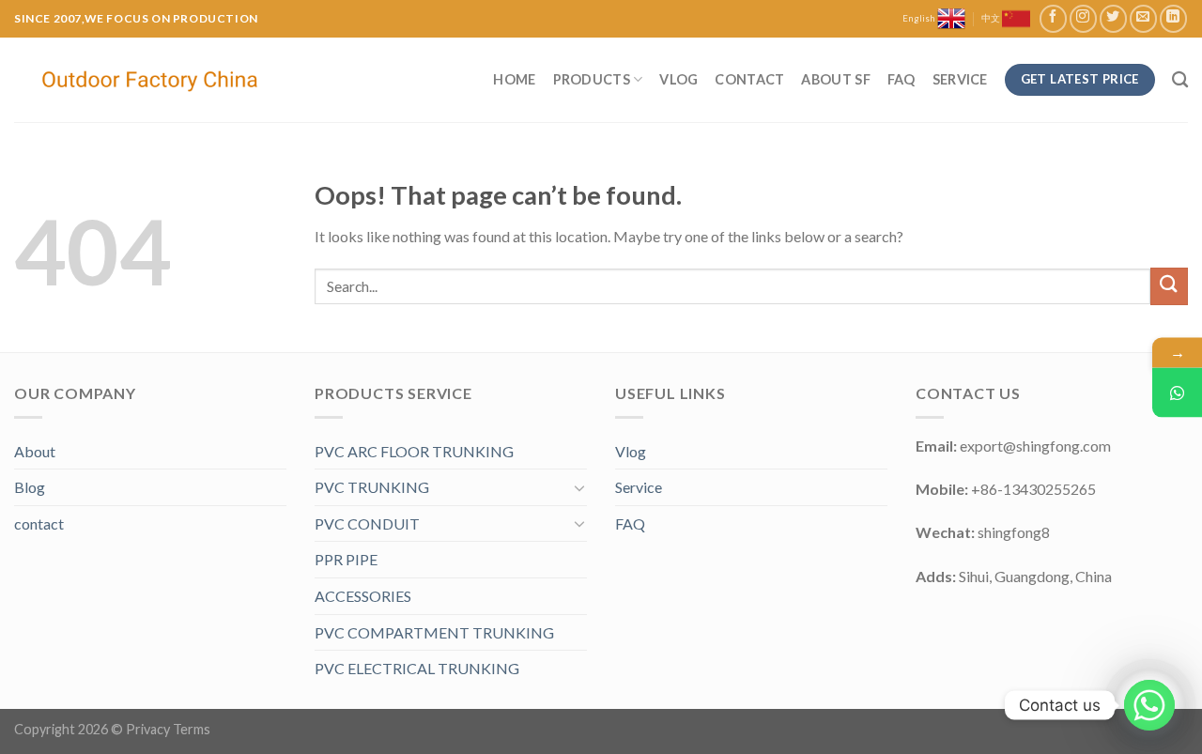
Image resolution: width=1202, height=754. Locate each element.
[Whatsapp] (1149, 705)
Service (960, 79)
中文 (991, 18)
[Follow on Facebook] (1053, 18)
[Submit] (1169, 286)
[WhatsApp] (1177, 392)
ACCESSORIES (363, 596)
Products (591, 79)
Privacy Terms (168, 729)
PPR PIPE (346, 559)
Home (514, 79)
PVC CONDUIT (367, 523)
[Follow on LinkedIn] (1173, 18)
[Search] (1180, 80)
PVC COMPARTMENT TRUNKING (434, 632)
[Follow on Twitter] (1113, 18)
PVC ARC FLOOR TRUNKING (414, 451)
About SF (835, 79)
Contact (749, 79)
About (34, 451)
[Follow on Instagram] (1083, 18)
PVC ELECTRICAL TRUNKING (417, 668)
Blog (29, 487)
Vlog (678, 79)
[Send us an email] (1143, 18)
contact (39, 523)
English (919, 18)
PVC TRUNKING (372, 487)
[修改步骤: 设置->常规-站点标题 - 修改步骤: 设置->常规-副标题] (152, 80)
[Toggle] (579, 487)
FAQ (901, 79)
